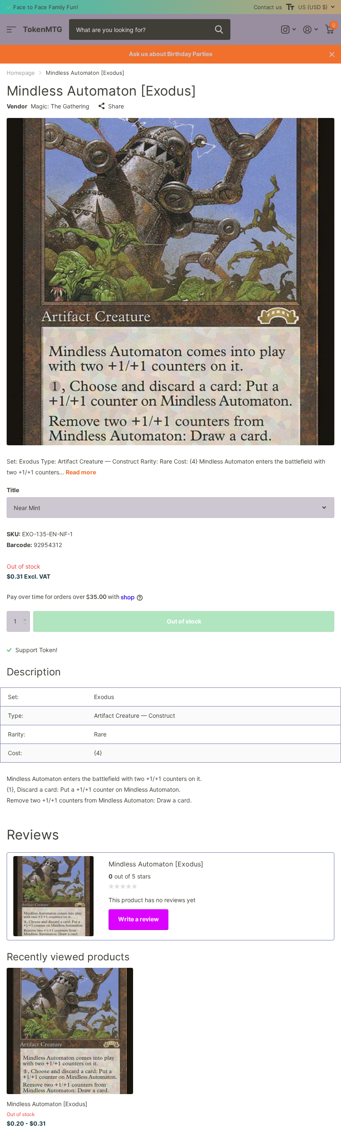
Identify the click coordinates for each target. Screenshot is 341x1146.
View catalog (11, 29)
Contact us (268, 7)
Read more (81, 472)
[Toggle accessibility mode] (290, 7)
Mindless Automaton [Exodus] (47, 1103)
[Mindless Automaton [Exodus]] (70, 1031)
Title (13, 489)
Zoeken (219, 29)
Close (332, 54)
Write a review (138, 919)
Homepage (21, 72)
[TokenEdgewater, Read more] (288, 29)
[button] (27, 614)
